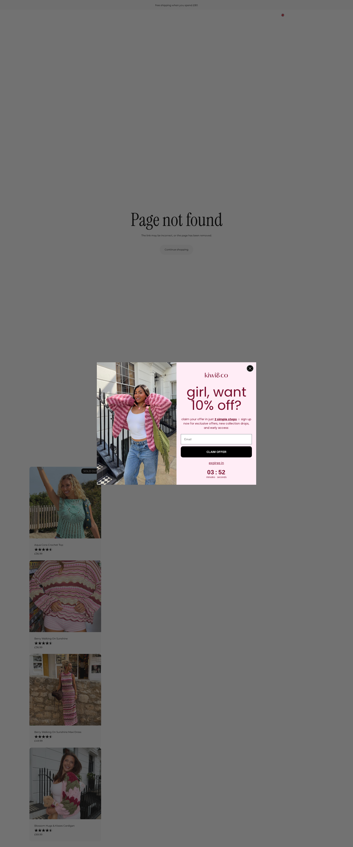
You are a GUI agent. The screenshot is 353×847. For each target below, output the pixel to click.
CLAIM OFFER (216, 452)
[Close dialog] (250, 368)
